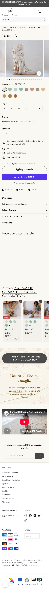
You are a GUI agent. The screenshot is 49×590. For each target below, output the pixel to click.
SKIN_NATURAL (43, 89)
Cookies (5, 491)
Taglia (4, 103)
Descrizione (7, 198)
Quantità (6, 128)
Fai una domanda (9, 210)
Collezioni (12, 28)
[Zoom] (39, 73)
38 (19, 108)
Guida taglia (7, 222)
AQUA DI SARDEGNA (10, 89)
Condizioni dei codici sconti (12, 480)
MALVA (26, 89)
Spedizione (16, 164)
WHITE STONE (4, 89)
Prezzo (5, 117)
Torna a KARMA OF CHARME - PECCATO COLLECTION (26, 358)
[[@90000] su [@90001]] (25, 515)
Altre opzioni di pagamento (24, 183)
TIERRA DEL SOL (4, 96)
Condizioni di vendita (10, 473)
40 (33, 108)
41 (40, 108)
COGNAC (15, 96)
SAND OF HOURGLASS (10, 96)
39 (26, 108)
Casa (4, 28)
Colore (13, 84)
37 (12, 108)
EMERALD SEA (21, 89)
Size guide (6, 502)
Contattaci (6, 495)
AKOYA (37, 89)
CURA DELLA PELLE (12, 216)
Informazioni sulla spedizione (14, 204)
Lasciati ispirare (8, 498)
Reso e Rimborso (8, 487)
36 (5, 108)
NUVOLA (15, 89)
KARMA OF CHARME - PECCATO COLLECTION (19, 291)
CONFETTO (32, 89)
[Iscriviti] (39, 456)
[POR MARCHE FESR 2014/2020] (24, 581)
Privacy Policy (7, 476)
